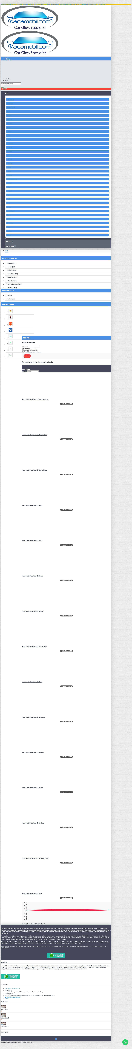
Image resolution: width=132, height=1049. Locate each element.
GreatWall (10, 223)
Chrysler (9, 147)
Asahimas (10, 103)
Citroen (9, 151)
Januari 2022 (4, 1026)
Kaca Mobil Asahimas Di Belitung (33, 823)
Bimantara (10, 123)
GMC (8, 219)
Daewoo (9, 159)
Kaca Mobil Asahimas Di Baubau (33, 752)
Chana (9, 135)
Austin (9, 115)
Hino (8, 227)
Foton (9, 207)
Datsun (9, 171)
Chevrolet (10, 143)
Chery (9, 139)
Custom (9, 155)
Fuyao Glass (10, 211)
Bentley (9, 119)
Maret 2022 (4, 1009)
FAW (8, 187)
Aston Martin (11, 107)
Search (6, 252)
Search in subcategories (30, 350)
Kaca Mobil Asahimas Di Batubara (33, 717)
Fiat (8, 195)
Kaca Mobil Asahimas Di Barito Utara (34, 470)
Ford (8, 203)
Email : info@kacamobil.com (13, 997)
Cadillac (9, 131)
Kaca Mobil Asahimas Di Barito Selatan (35, 399)
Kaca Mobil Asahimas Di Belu (32, 893)
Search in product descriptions (32, 352)
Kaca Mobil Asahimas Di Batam (32, 576)
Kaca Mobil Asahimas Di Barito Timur (34, 435)
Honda (9, 235)
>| (26, 921)
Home (6, 250)
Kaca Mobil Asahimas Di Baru (32, 540)
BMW (8, 127)
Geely (9, 215)
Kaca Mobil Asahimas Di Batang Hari (34, 646)
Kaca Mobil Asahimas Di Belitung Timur (35, 858)
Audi (8, 111)
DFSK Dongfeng (12, 179)
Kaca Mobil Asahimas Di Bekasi (32, 787)
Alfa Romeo (10, 99)
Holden (9, 231)
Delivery (9, 175)
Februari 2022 (5, 1018)
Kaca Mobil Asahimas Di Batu (32, 682)
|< (26, 902)
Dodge (9, 183)
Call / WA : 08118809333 (12, 988)
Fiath (8, 199)
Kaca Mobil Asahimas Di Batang (32, 611)
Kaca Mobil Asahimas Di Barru (32, 505)
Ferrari (9, 191)
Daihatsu (9, 163)
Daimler (9, 167)
